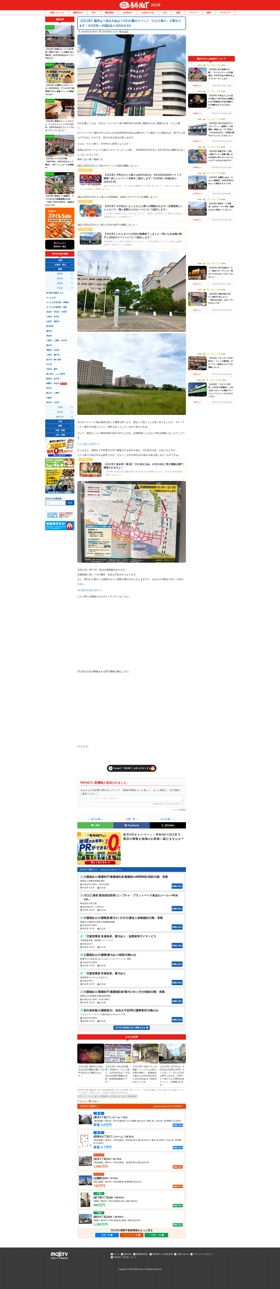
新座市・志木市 (53, 379)
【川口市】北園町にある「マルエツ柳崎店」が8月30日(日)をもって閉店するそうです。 (220, 180)
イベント (193, 12)
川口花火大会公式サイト (90, 590)
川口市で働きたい (89, 869)
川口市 (156, 5)
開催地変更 (132, 1096)
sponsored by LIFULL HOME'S (168, 1106)
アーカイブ (225, 12)
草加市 (49, 336)
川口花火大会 (115, 1096)
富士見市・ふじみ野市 (55, 374)
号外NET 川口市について (124, 1257)
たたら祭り (93, 1096)
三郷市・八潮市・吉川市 (56, 340)
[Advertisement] (211, 36)
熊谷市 (49, 345)
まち (165, 12)
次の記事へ (166, 819)
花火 (124, 1096)
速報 (209, 12)
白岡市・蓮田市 (53, 321)
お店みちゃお (148, 12)
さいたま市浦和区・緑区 (56, 307)
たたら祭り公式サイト (89, 444)
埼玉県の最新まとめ (54, 293)
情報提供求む (142, 1254)
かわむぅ (95, 1101)
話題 (178, 12)
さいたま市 (51, 298)
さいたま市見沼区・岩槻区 (57, 302)
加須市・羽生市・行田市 (56, 312)
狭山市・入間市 (53, 393)
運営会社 (128, 1254)
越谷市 (49, 331)
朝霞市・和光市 (56, 383)
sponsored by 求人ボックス (111, 870)
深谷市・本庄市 (53, 402)
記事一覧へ (132, 819)
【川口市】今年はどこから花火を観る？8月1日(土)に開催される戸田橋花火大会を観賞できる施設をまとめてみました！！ (221, 101)
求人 (94, 12)
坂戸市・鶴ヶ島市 (53, 360)
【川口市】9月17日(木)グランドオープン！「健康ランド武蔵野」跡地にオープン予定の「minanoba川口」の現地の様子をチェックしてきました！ (221, 129)
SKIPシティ (82, 1096)
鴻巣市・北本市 (53, 350)
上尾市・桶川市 (53, 355)
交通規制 (103, 1096)
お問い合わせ (183, 1254)
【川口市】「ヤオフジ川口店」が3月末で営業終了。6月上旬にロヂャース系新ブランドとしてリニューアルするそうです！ (220, 390)
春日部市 (50, 326)
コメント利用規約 (179, 810)
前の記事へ (97, 819)
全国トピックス (57, 12)
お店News (127, 12)
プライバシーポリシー (203, 1254)
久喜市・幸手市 (53, 317)
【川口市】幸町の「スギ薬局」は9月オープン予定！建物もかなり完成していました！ (221, 206)
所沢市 (49, 388)
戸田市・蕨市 (52, 369)
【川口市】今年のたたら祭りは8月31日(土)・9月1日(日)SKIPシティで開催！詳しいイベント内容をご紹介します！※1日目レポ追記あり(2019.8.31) (142, 178)
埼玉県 (125, 32)
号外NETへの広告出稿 (162, 1254)
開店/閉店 (109, 12)
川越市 (49, 398)
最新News (78, 12)
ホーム (116, 1254)
